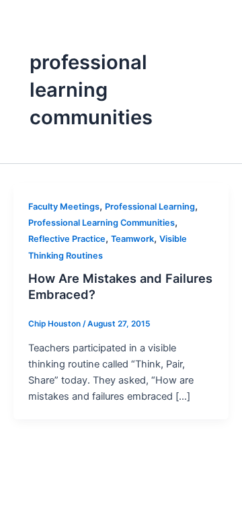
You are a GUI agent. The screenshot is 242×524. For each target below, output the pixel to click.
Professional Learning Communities (101, 223)
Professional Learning (150, 207)
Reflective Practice (67, 239)
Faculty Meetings (63, 207)
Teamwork (132, 239)
